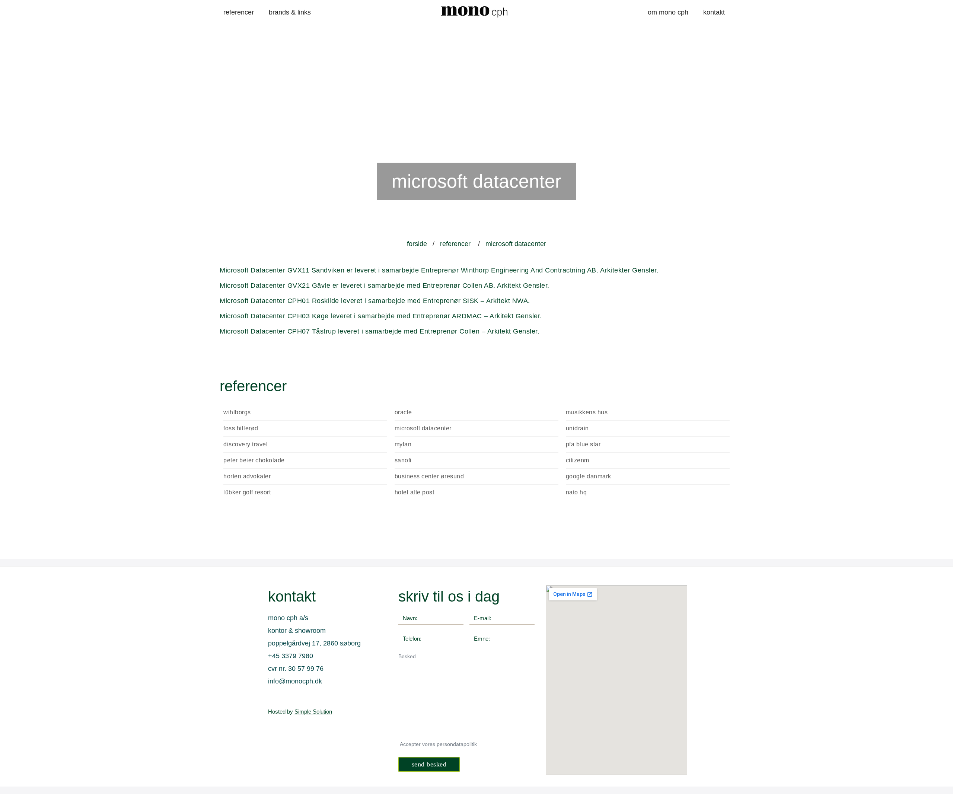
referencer (238, 12)
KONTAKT (714, 12)
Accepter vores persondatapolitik (438, 744)
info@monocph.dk (295, 681)
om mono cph (668, 12)
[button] (17, 209)
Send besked (429, 764)
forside (417, 244)
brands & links (290, 12)
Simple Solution (313, 711)
